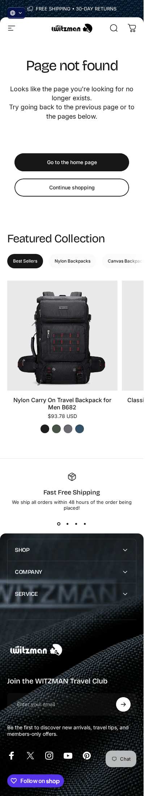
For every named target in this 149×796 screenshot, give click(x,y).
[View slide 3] (76, 523)
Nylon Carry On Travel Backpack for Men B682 (62, 403)
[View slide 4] (85, 523)
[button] (16, 13)
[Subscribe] (123, 704)
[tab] (25, 261)
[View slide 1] (59, 523)
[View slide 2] (67, 523)
